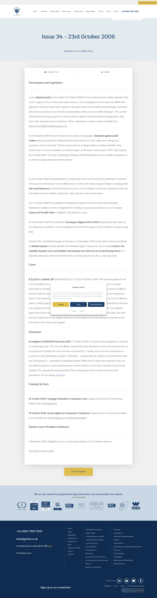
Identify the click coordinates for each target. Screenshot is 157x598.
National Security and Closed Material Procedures (127, 546)
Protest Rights (118, 557)
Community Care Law (92, 543)
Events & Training (74, 548)
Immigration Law (118, 533)
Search (142, 11)
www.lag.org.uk (49, 403)
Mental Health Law (119, 543)
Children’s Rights (90, 533)
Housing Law (117, 529)
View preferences (96, 304)
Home (69, 529)
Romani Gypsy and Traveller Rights (123, 560)
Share (106, 72)
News (69, 545)
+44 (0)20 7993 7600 (130, 11)
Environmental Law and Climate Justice (97, 560)
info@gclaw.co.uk (27, 538)
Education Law (90, 553)
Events (101, 11)
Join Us (108, 11)
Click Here (34, 451)
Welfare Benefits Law (120, 564)
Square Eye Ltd (139, 592)
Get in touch (78, 472)
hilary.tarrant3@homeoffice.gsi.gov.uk (48, 126)
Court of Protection (91, 546)
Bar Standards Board (138, 589)
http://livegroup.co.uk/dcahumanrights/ (67, 417)
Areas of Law (66, 11)
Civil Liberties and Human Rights (95, 536)
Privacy (82, 311)
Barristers (44, 11)
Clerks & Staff (54, 11)
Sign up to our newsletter (55, 587)
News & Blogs (90, 11)
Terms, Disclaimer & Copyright (135, 586)
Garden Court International (93, 567)
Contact (116, 11)
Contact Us (53, 72)
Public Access (78, 11)
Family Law (89, 564)
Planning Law (117, 550)
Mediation (116, 540)
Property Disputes (119, 553)
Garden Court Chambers (17, 11)
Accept (60, 304)
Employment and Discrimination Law (96, 557)
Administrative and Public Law (94, 529)
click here (112, 255)
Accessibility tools (147, 3)
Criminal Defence (90, 550)
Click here (119, 150)
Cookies (74, 311)
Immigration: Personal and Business (124, 536)
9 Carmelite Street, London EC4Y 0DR (34, 546)
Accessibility (107, 586)
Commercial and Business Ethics (95, 540)
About (35, 11)
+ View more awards (78, 497)
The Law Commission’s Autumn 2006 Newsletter (72, 154)
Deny (78, 304)
